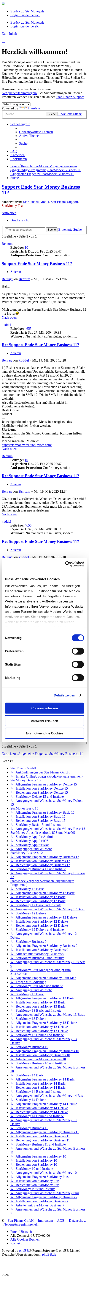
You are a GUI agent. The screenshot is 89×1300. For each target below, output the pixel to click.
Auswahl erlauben (44, 720)
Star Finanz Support (70, 97)
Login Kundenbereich (25, 15)
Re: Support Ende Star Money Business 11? (40, 344)
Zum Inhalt (9, 33)
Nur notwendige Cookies (44, 733)
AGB (61, 1220)
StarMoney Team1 (14, 205)
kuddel (6, 325)
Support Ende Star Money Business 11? (37, 263)
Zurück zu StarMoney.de (27, 11)
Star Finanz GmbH (36, 202)
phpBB (24, 1250)
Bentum (7, 243)
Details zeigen (64, 695)
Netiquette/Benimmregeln (19, 93)
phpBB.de (49, 1254)
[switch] (78, 651)
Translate (34, 108)
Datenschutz (77, 1220)
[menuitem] (36, 132)
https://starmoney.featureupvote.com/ (27, 445)
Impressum (45, 1220)
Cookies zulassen (44, 708)
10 (26, 247)
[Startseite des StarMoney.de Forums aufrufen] (3, 4)
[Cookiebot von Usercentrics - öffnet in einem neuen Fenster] (65, 564)
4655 (28, 328)
